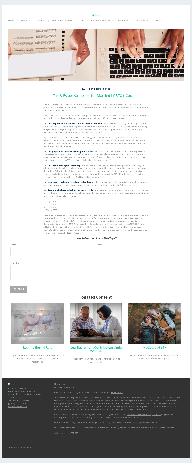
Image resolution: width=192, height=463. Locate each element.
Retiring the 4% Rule (37, 347)
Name (13, 244)
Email (101, 244)
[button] (26, 21)
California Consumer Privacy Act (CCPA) (144, 414)
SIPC (157, 422)
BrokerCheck (117, 392)
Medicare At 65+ (154, 347)
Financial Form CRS (66, 387)
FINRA (151, 422)
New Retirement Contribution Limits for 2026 (96, 349)
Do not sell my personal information (122, 417)
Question (15, 263)
